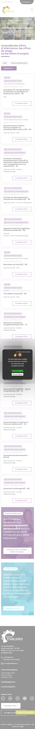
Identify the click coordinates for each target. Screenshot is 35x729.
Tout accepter (17, 371)
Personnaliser (17, 374)
